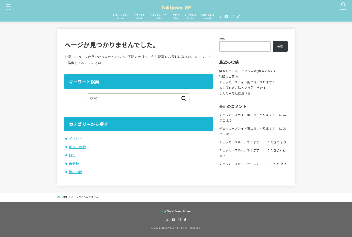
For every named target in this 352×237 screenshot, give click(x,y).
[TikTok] (238, 16)
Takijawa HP (176, 7)
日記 (72, 155)
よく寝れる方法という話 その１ (242, 87)
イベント (75, 138)
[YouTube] (226, 16)
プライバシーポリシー (177, 211)
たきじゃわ (278, 150)
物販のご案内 (228, 76)
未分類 (74, 163)
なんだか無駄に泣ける (235, 93)
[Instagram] (232, 16)
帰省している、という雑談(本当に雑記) (247, 71)
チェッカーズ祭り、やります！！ (242, 142)
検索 (222, 38)
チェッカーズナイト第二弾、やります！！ (248, 82)
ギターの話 (77, 146)
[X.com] (220, 16)
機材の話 (75, 171)
